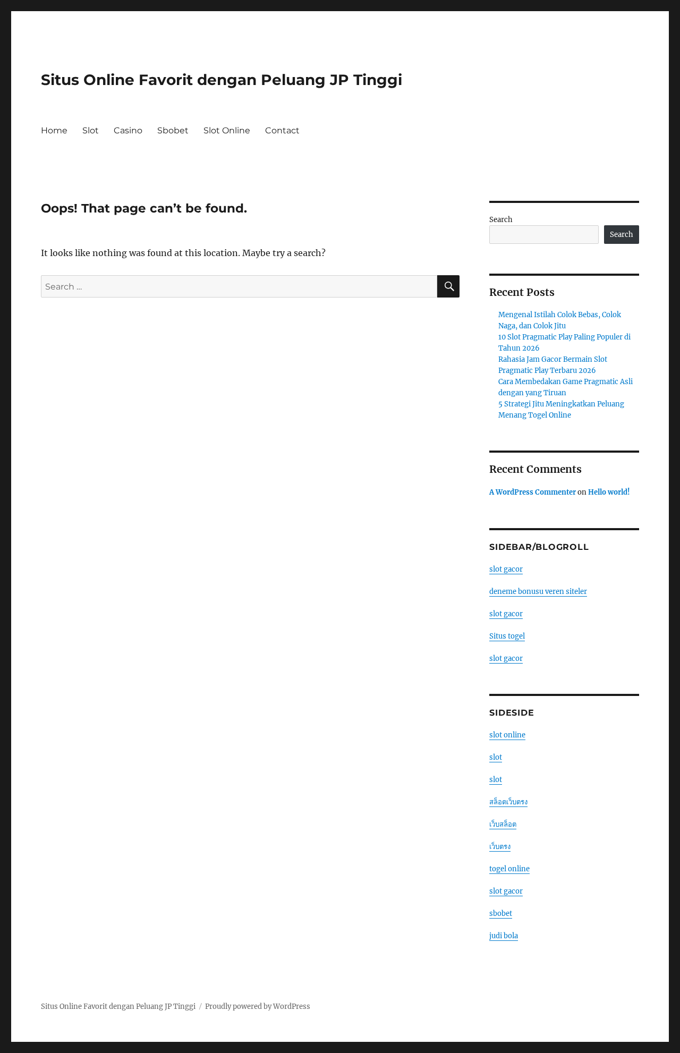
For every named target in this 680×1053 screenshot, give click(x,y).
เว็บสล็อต (502, 824)
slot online (507, 735)
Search (501, 219)
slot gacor (506, 569)
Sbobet (173, 130)
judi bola (503, 935)
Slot (90, 130)
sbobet (500, 913)
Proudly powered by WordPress (257, 1006)
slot (495, 757)
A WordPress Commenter (532, 492)
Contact (282, 130)
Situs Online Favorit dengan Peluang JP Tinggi (221, 80)
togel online (509, 868)
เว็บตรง (500, 846)
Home (54, 130)
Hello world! (609, 492)
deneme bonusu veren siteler (538, 591)
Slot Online (226, 130)
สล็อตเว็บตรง (508, 801)
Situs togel (507, 636)
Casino (128, 130)
